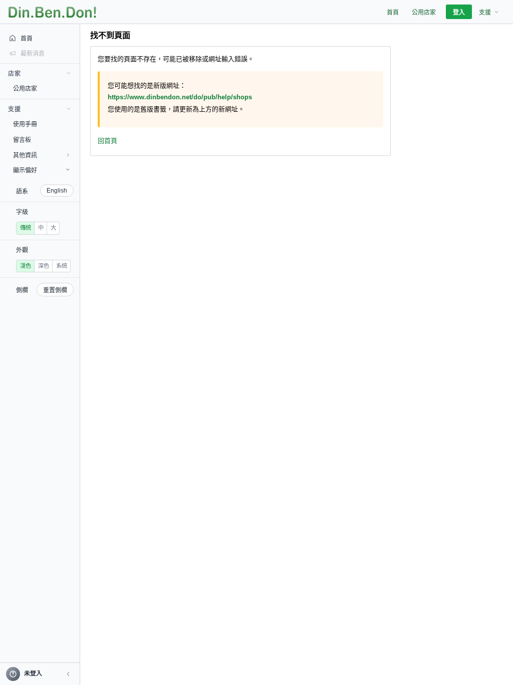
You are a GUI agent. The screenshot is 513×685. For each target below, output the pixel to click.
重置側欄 (55, 290)
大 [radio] (53, 228)
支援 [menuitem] (485, 12)
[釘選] (73, 88)
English (57, 190)
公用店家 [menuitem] (424, 12)
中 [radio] (41, 228)
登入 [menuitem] (459, 12)
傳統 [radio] (25, 228)
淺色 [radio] (25, 266)
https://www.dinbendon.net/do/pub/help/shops (180, 97)
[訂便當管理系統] (52, 12)
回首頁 (107, 140)
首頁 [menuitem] (393, 12)
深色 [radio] (43, 266)
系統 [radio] (61, 266)
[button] (68, 673)
